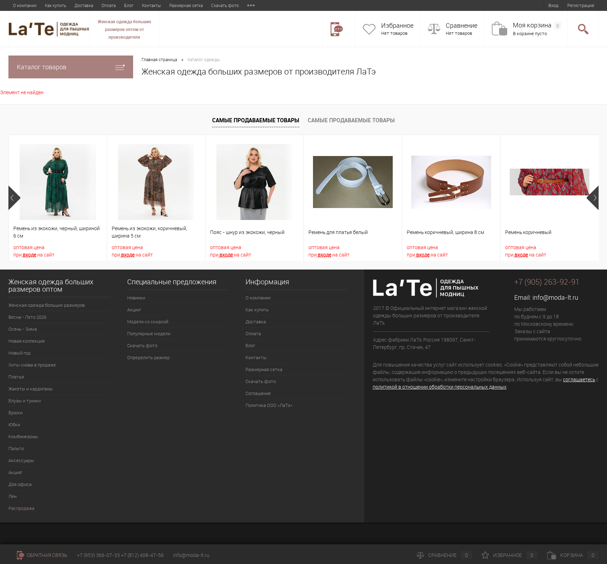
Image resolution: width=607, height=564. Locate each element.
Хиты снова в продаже (32, 365)
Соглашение (258, 393)
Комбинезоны (23, 436)
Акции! (134, 309)
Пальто (16, 448)
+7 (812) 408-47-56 (142, 555)
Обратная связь (46, 555)
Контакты (151, 5)
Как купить (55, 5)
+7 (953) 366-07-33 (98, 555)
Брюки (15, 412)
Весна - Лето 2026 (27, 317)
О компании (25, 5)
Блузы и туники (24, 400)
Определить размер (148, 357)
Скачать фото (225, 5)
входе (29, 254)
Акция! (15, 472)
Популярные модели (148, 333)
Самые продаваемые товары (255, 120)
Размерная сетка (186, 5)
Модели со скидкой (147, 321)
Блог (128, 5)
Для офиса (20, 484)
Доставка (83, 5)
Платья (16, 377)
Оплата (109, 5)
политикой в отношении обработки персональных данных (440, 386)
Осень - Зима (22, 329)
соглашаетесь (579, 379)
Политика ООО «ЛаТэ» (269, 405)
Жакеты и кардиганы (30, 388)
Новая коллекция (26, 341)
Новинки (136, 297)
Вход (553, 5)
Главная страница (159, 59)
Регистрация (580, 5)
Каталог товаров (41, 67)
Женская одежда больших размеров (46, 305)
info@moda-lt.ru (555, 297)
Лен (12, 496)
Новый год (19, 353)
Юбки (14, 424)
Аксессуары (21, 460)
